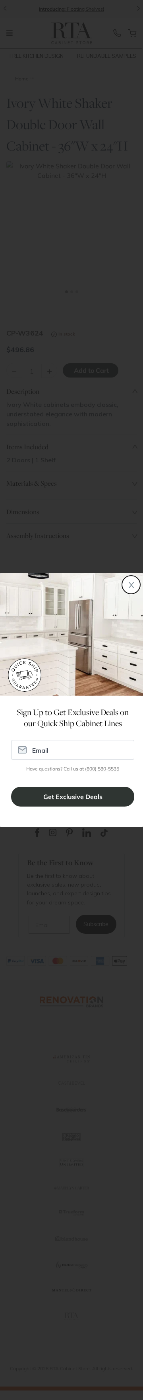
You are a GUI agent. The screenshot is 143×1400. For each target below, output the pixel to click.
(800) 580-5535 (102, 769)
